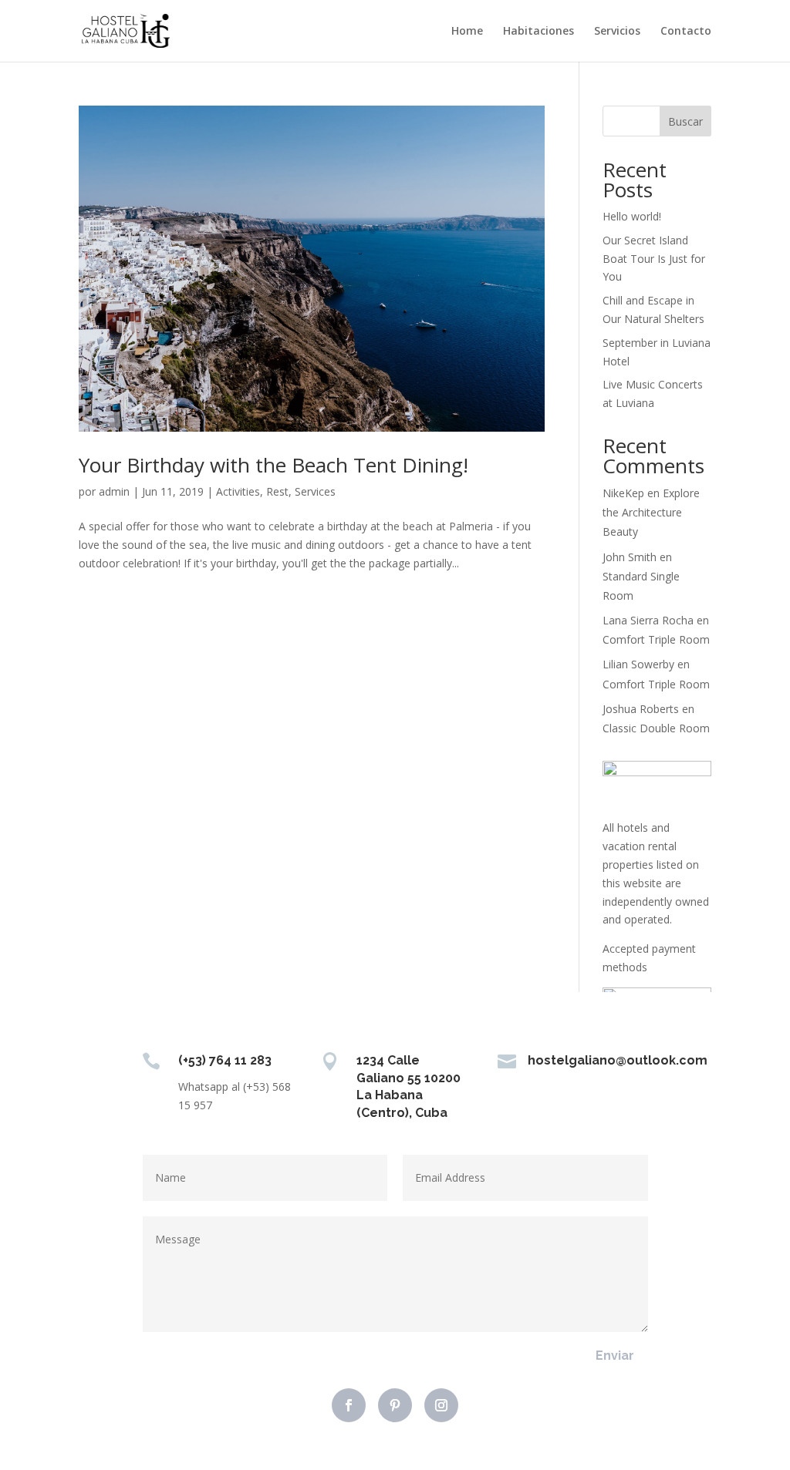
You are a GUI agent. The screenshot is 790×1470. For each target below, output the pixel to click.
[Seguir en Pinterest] (395, 1405)
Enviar (615, 1355)
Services (315, 491)
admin (114, 491)
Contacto (685, 31)
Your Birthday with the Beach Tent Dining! (273, 465)
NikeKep (623, 493)
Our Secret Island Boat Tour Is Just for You (654, 258)
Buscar (685, 121)
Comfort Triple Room (656, 639)
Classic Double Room (656, 728)
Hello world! (632, 216)
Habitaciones (538, 31)
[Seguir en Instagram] (441, 1405)
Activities (238, 491)
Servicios (617, 31)
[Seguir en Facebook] (349, 1405)
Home (467, 31)
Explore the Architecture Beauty (651, 512)
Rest (277, 491)
